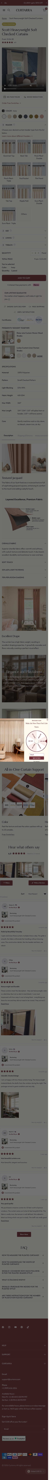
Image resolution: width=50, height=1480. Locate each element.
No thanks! (37, 761)
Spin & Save (36, 758)
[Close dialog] (48, 720)
